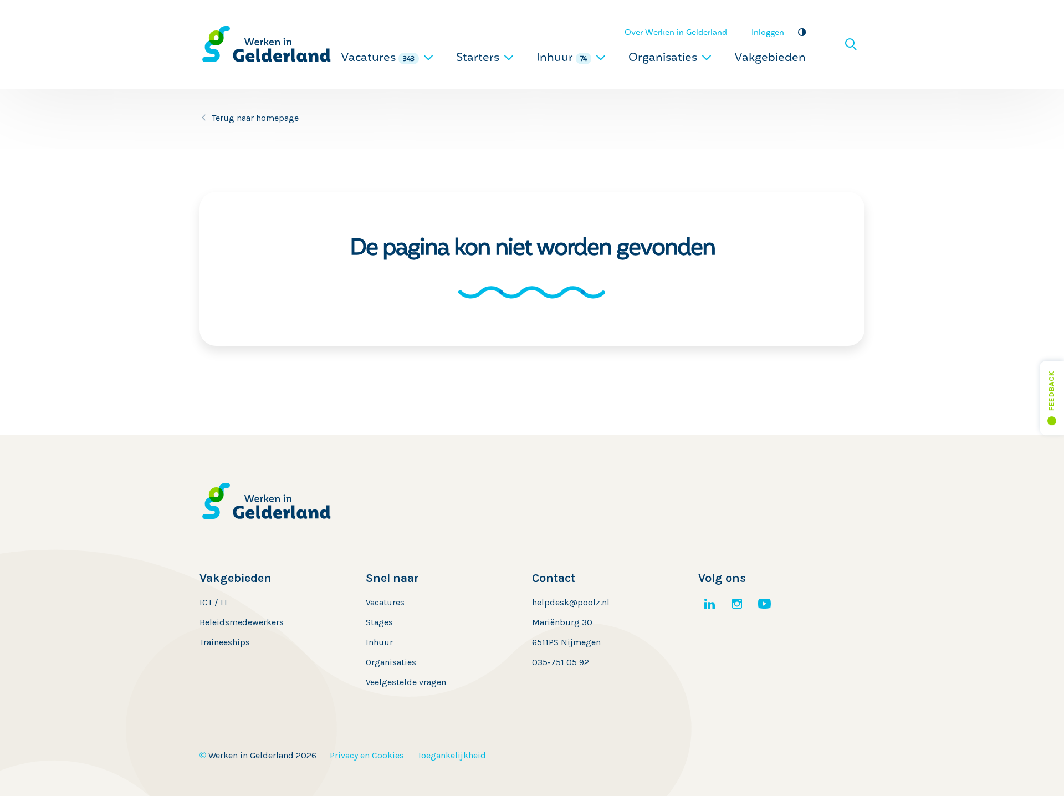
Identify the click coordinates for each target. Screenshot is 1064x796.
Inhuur (561, 58)
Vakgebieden (770, 58)
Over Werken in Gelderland (676, 33)
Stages (379, 622)
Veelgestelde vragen (406, 682)
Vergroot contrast (801, 32)
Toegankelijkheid (451, 755)
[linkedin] (709, 604)
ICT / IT (214, 602)
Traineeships (225, 642)
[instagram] (737, 604)
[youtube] (765, 604)
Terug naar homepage (255, 118)
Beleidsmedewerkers (242, 622)
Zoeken (851, 44)
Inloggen (767, 33)
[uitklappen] (428, 57)
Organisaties (664, 58)
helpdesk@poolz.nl (571, 602)
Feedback (1051, 391)
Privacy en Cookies (367, 755)
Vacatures (378, 58)
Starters (479, 58)
